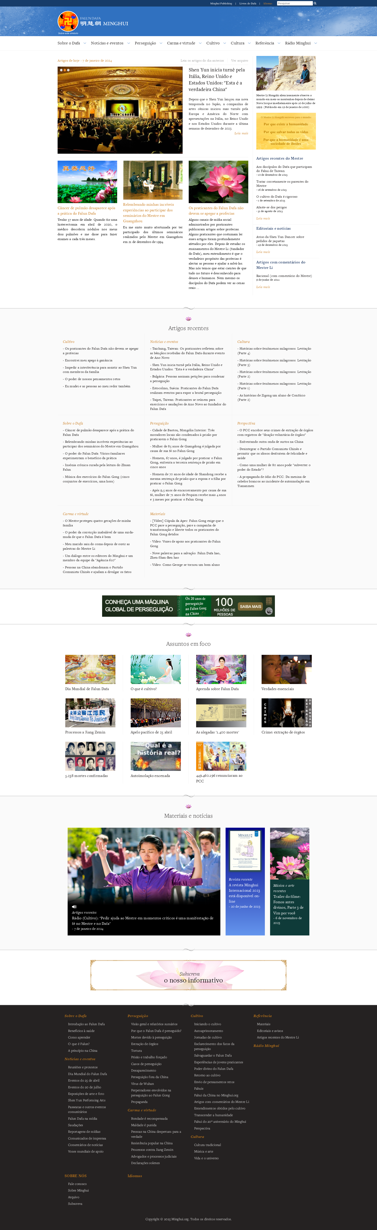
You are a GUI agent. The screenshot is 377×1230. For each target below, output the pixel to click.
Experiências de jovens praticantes (218, 1062)
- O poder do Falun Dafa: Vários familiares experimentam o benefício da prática (94, 455)
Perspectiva (246, 423)
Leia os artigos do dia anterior (202, 60)
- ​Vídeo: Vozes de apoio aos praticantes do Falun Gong (185, 543)
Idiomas (268, 3)
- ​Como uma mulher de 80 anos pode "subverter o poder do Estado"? (273, 467)
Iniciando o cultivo (207, 1024)
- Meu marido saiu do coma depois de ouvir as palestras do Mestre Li (96, 546)
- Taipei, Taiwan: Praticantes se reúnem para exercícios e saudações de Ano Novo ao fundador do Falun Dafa (188, 404)
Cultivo (213, 43)
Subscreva (75, 1203)
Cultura (237, 43)
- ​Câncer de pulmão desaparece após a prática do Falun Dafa (98, 432)
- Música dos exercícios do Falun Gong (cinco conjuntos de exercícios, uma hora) (96, 479)
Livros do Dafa (248, 3)
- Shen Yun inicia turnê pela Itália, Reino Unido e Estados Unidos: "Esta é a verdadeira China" (186, 367)
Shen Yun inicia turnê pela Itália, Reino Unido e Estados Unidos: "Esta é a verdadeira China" (217, 79)
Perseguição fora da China (149, 1077)
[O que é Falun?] (68, 10)
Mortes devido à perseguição (151, 1037)
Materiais (157, 513)
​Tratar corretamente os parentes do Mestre (282, 183)
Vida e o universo (206, 1158)
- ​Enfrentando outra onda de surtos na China (270, 442)
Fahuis (199, 1088)
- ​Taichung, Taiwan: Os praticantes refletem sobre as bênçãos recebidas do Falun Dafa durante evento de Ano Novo (187, 353)
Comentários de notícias (85, 1144)
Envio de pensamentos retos (214, 1082)
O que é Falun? (78, 1043)
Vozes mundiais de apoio (86, 1151)
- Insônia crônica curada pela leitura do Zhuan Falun (96, 467)
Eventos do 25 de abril (83, 1080)
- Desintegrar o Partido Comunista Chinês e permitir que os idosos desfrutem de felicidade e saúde (272, 453)
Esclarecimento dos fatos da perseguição (214, 1046)
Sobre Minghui (78, 1190)
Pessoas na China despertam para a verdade (156, 1133)
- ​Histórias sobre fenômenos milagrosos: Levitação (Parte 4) (274, 350)
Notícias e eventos (107, 43)
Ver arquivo (239, 60)
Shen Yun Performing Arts (86, 1100)
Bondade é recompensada (149, 1118)
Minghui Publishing (221, 3)
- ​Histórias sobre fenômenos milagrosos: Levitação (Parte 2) (274, 374)
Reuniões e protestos (83, 1067)
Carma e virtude (181, 43)
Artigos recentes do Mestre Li (278, 1037)
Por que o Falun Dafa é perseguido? (156, 1030)
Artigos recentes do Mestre (279, 158)
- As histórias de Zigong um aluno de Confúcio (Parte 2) (271, 397)
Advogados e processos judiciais (154, 1156)
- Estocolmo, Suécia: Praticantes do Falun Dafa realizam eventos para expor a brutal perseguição (185, 390)
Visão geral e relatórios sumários (154, 1024)
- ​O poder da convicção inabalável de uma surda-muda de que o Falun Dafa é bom (98, 534)
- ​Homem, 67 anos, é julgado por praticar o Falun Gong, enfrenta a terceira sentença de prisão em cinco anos (186, 462)
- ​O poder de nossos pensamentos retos (91, 379)
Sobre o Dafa (69, 43)
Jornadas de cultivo (208, 1037)
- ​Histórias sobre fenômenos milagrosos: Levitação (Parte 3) (274, 362)
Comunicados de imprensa (87, 1138)
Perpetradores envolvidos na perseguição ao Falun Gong (151, 1092)
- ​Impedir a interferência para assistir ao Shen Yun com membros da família (100, 369)
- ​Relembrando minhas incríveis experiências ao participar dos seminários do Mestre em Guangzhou (100, 444)
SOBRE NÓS (76, 1175)
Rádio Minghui (298, 43)
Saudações (75, 1125)
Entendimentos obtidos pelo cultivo (219, 1108)
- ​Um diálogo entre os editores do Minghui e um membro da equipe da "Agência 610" (98, 558)
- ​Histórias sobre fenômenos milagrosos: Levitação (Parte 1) (274, 385)
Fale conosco (77, 1183)
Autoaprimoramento (208, 1030)
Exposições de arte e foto (86, 1093)
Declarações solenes (145, 1163)
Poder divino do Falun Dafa (213, 1068)
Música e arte (203, 1151)
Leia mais (241, 133)
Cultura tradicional (207, 1144)
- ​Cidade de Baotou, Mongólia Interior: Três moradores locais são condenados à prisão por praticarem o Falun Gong (183, 434)
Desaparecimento (143, 1070)
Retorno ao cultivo (207, 1075)
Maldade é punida (144, 1125)
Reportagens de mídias (84, 1131)
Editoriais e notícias (273, 228)
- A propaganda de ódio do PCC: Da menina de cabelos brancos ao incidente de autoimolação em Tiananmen (273, 481)
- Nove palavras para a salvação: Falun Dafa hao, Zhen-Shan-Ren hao (185, 555)
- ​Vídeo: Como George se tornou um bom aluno (185, 565)
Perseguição (145, 43)
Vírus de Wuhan (142, 1083)
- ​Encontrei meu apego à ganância (87, 360)
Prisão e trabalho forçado (149, 1057)
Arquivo (73, 1197)
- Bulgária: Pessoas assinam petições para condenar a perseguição (187, 378)
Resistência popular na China (152, 1143)
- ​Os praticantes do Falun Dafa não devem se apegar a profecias (101, 350)
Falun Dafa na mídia (82, 1118)
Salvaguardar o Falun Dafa (213, 1055)
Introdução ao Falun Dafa (86, 1024)
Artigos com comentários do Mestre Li (221, 1101)
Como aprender (79, 1037)
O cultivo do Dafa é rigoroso (277, 196)
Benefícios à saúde (81, 1030)
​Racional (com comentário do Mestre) (284, 276)
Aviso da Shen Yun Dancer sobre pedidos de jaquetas (280, 239)
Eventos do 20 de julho (84, 1087)
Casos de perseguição (146, 1064)
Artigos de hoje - (85, 60)
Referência (264, 43)
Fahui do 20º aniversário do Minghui (220, 1121)
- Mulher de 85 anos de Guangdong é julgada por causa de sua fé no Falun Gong (185, 448)
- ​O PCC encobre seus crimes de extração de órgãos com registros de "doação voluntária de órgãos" (275, 432)
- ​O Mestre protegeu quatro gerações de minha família (97, 523)
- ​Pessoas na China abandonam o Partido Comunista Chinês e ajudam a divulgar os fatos (97, 569)
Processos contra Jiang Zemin (152, 1149)
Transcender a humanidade (213, 1115)
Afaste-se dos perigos (271, 207)
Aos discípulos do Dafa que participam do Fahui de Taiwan (284, 169)
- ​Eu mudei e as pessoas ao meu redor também (96, 386)
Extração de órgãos (144, 1043)
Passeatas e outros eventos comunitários (87, 1109)
